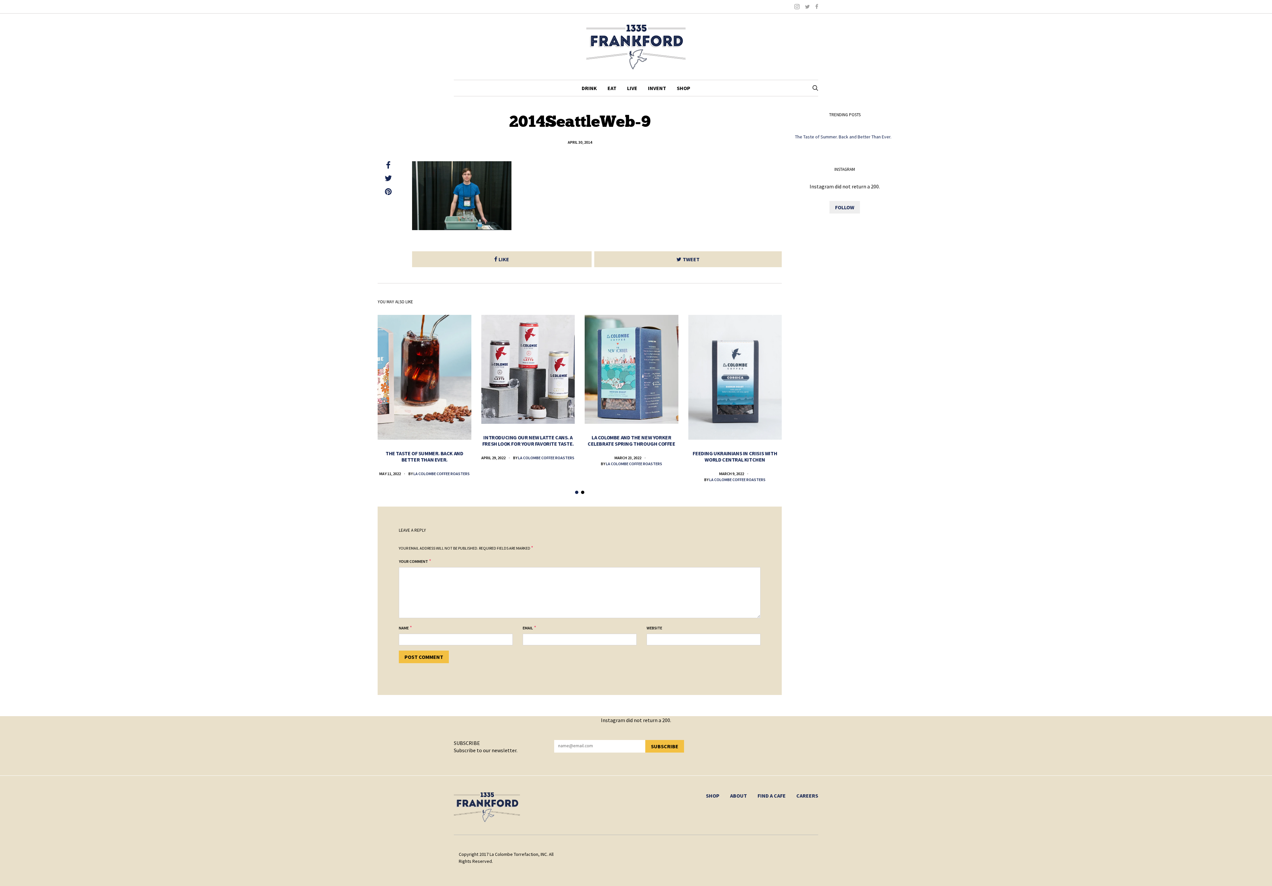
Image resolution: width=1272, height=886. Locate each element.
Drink (589, 88)
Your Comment (413, 561)
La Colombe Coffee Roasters (441, 473)
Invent (657, 88)
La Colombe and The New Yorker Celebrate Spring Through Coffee (631, 440)
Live (632, 88)
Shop (683, 88)
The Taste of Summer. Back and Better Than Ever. (424, 456)
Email (528, 627)
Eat (612, 88)
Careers (807, 795)
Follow (844, 207)
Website (654, 627)
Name (404, 627)
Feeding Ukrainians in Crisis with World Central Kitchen (735, 456)
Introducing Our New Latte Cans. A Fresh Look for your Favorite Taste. (528, 440)
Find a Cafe (772, 795)
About (738, 795)
